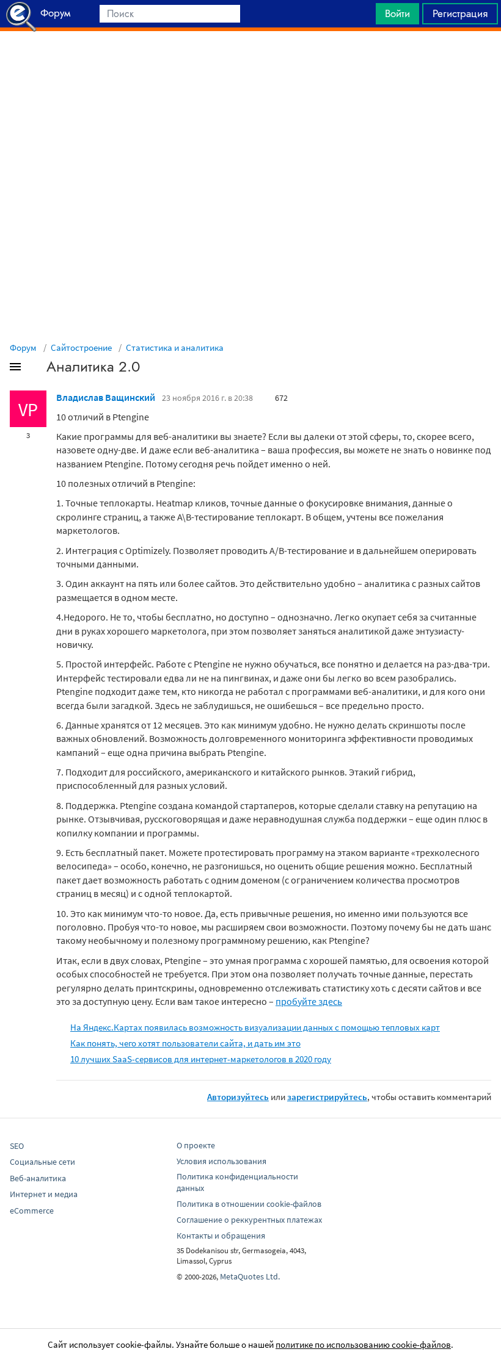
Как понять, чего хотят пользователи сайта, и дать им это (185, 1043)
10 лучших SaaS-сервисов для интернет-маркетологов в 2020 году (200, 1059)
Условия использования (221, 1161)
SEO (17, 1145)
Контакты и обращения (221, 1235)
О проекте (196, 1145)
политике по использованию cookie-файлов (363, 1344)
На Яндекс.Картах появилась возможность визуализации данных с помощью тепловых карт (255, 1027)
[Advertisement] (250, 61)
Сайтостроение (81, 347)
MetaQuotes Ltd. (250, 1276)
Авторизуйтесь (238, 1097)
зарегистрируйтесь (327, 1097)
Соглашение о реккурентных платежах (249, 1219)
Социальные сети (42, 1161)
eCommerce (32, 1210)
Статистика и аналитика (175, 347)
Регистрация (460, 13)
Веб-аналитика (38, 1178)
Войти (397, 13)
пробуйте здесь (309, 1001)
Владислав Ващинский (105, 397)
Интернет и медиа (44, 1194)
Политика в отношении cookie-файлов (249, 1203)
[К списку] (35, 369)
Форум (23, 347)
